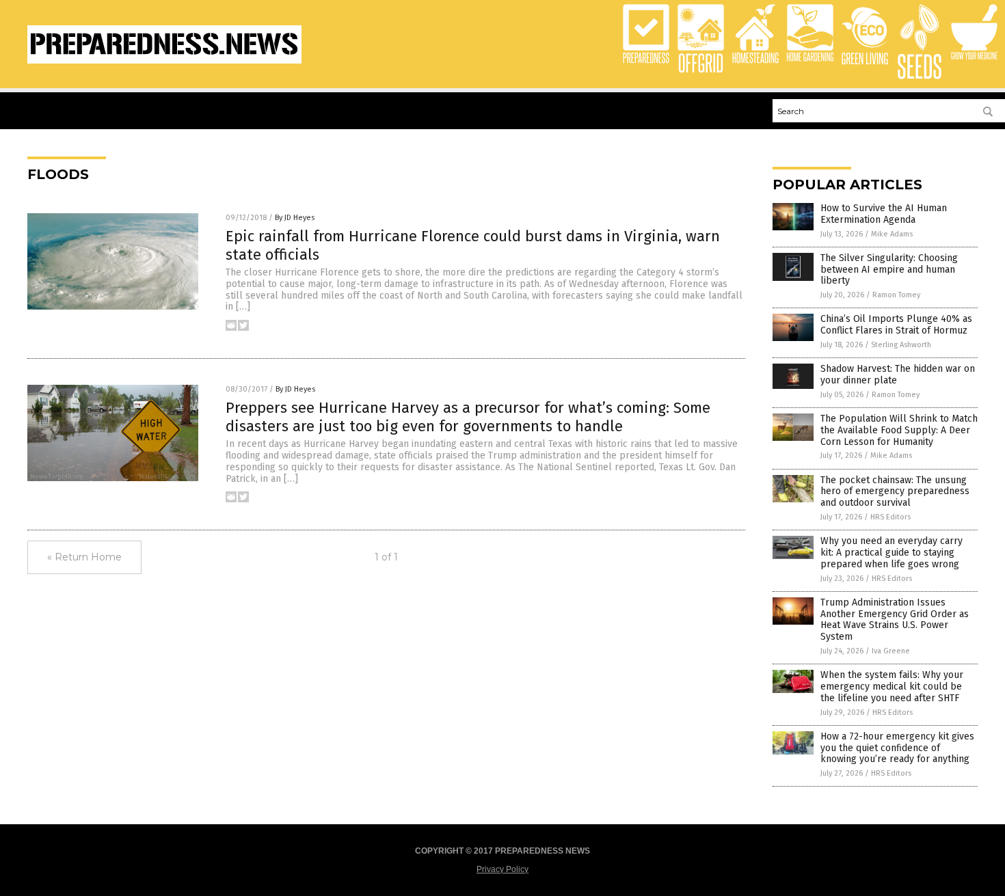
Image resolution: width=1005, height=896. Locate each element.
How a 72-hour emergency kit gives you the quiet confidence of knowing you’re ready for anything (897, 748)
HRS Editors (890, 517)
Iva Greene (891, 651)
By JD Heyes (294, 217)
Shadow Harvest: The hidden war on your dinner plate (897, 374)
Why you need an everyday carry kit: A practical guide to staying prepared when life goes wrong (891, 552)
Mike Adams (892, 234)
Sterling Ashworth (901, 344)
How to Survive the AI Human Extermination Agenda (883, 214)
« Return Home (84, 557)
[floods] (164, 61)
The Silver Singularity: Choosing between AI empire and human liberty (889, 269)
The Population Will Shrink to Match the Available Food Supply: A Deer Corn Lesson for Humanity (899, 430)
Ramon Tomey (896, 294)
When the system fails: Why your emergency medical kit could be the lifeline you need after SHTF (891, 686)
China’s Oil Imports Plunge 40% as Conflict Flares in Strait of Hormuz (896, 324)
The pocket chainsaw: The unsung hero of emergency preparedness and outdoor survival (894, 491)
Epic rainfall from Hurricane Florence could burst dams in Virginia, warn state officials (473, 245)
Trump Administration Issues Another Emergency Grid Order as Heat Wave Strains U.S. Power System (894, 619)
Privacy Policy (502, 869)
